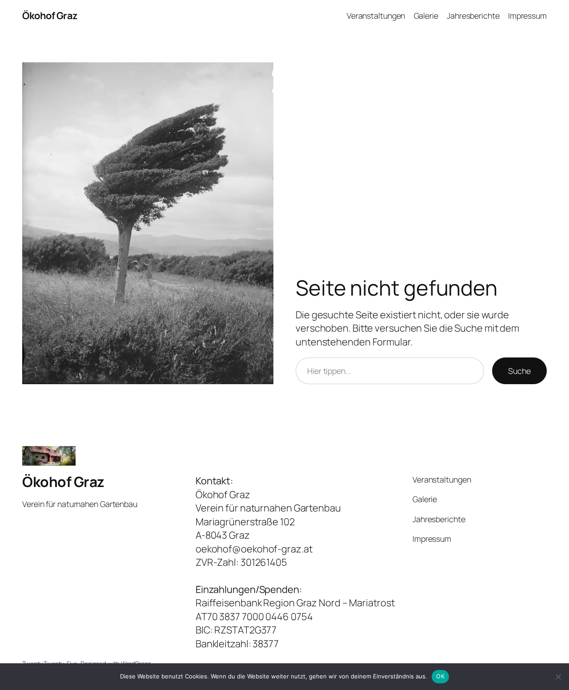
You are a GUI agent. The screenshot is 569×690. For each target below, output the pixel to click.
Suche (519, 370)
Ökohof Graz (50, 15)
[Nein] (557, 676)
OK (440, 676)
